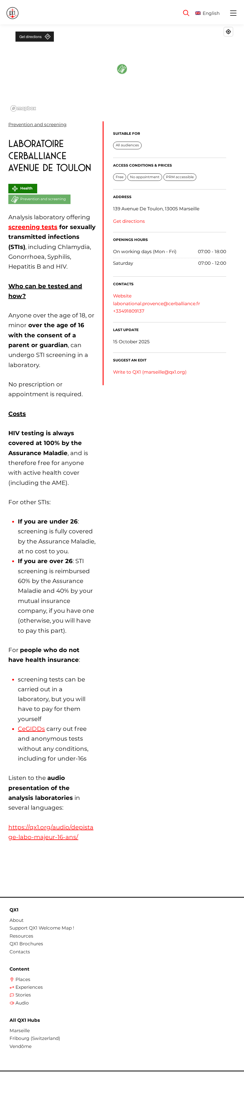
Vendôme (21, 1046)
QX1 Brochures (26, 944)
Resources (21, 936)
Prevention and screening (37, 124)
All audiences (127, 145)
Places (22, 979)
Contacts (20, 952)
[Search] (186, 13)
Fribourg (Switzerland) (35, 1038)
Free (119, 177)
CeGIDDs (31, 728)
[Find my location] (228, 31)
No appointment (144, 177)
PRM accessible (180, 177)
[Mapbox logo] (23, 108)
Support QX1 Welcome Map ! (42, 928)
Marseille (20, 1030)
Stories (23, 995)
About (17, 920)
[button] (212, 13)
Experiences (29, 987)
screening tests (32, 227)
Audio (22, 1003)
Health (26, 188)
